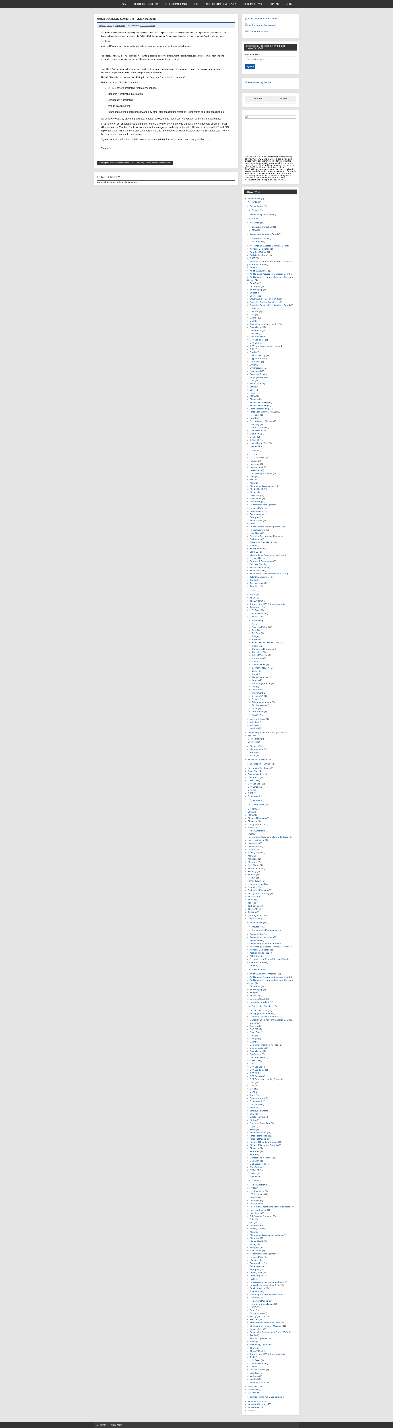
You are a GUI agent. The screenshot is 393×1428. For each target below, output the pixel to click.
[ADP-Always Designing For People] (261, 19)
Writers (251, 1410)
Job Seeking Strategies (261, 473)
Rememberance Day (258, 884)
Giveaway (254, 424)
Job (254, 686)
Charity (253, 321)
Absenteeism (254, 199)
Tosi (254, 590)
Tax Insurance (257, 583)
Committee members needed (264, 324)
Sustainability (256, 570)
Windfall (254, 728)
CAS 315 (254, 311)
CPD (250, 790)
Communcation (257, 1048)
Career (253, 1023)
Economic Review (258, 374)
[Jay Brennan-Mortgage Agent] (260, 25)
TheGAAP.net (256, 601)
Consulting (255, 333)
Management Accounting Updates (266, 1235)
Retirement (255, 539)
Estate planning (257, 383)
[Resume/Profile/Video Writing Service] (258, 82)
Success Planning (258, 564)
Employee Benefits (259, 377)
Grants (253, 437)
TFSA (252, 598)
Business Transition (146, 4)
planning (254, 1260)
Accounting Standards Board (264, 234)
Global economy (258, 427)
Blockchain (255, 286)
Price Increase (257, 514)
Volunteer (254, 725)
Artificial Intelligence (259, 255)
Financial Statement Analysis (264, 412)
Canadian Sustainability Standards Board (270, 305)
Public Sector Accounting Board (265, 527)
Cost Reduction (257, 336)
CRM (250, 793)
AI (253, 624)
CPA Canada (254, 784)
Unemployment (257, 613)
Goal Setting (256, 434)
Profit (252, 523)
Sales (252, 755)
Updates (254, 616)
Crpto (252, 1095)
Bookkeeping (256, 289)
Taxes (251, 903)
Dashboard (255, 371)
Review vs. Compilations (262, 542)
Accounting (253, 202)
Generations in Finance (261, 421)
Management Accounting (262, 486)
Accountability (256, 206)
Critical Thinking (257, 355)
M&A (254, 230)
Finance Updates (258, 1132)
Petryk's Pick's (255, 868)
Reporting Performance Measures (266, 536)
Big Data (256, 633)
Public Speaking (257, 530)
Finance (254, 399)
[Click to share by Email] (126, 154)
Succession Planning (260, 567)
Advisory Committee (259, 249)
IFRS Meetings (257, 458)
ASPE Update (256, 956)
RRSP (253, 545)
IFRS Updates (257, 1194)
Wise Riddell (254, 1393)
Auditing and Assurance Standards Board (116, 163)
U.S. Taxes (255, 610)
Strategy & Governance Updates (265, 1326)
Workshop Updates (257, 1404)
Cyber (253, 365)
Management (256, 749)
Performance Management (263, 505)
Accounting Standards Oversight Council (269, 246)
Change (254, 318)
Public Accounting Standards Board (267, 1282)
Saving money (257, 549)
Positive (251, 878)
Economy (252, 809)
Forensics (254, 415)
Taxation (254, 586)
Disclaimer (101, 1425)
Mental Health (256, 489)
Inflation (254, 461)
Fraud (255, 218)
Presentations (256, 511)
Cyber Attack (254, 796)
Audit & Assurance (259, 271)
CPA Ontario (254, 787)
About (290, 4)
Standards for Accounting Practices (267, 555)
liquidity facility (255, 852)
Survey (251, 900)
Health (251, 827)
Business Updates (258, 1010)
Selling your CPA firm (260, 1316)
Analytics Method (258, 252)
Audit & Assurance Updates (263, 974)
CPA (252, 1063)
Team (252, 594)
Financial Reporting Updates (264, 1142)
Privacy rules (256, 520)
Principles (254, 517)
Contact (275, 4)
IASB (250, 834)
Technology (253, 906)
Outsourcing (256, 502)
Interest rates (256, 467)
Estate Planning (257, 1117)
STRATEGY (255, 558)
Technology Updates (260, 1345)
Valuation (256, 715)
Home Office (256, 446)
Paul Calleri (120, 26)
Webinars (252, 1386)
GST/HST (254, 440)
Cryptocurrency (257, 358)
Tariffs (253, 580)
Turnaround (255, 607)
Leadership (253, 849)
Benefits (254, 283)
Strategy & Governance (261, 561)
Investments (254, 846)
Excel (252, 390)
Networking (255, 495)
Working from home (259, 1382)
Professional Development (221, 4)
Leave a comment (147, 26)
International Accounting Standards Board (268, 837)
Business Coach (260, 238)
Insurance (257, 241)
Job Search (257, 690)
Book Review (254, 739)
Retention (252, 887)
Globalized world (258, 431)
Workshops (253, 1407)
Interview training (256, 840)
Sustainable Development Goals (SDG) (269, 574)
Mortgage (252, 862)
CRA (252, 349)
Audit (252, 267)
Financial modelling (259, 402)
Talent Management (259, 577)
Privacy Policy (116, 1425)
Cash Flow (253, 771)
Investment (255, 470)
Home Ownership (256, 831)
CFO (252, 314)
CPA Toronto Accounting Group (265, 346)
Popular (258, 99)
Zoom (255, 450)
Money (253, 492)
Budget (253, 293)
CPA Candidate (257, 340)
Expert (253, 393)
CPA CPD (254, 343)
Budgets (254, 993)
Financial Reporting (259, 409)
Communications (256, 774)
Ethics (253, 387)
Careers (254, 308)
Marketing (253, 859)
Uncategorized (255, 915)
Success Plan (254, 896)
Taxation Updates (258, 1338)
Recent (283, 99)
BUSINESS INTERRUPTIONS (264, 299)
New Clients (255, 498)
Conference (255, 330)
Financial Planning (259, 405)
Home (124, 4)
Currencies (255, 362)
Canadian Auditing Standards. (264, 302)
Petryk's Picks (256, 508)
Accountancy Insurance (261, 214)
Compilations (256, 327)
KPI (251, 480)
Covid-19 (252, 780)
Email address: (253, 54)
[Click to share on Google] (114, 154)
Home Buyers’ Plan (259, 443)
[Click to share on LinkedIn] (103, 154)
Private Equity (254, 881)
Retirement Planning (258, 890)
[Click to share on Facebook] (109, 154)
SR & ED (254, 552)
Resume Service (253, 4)
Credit (253, 352)
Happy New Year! (256, 824)
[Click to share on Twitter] (120, 154)
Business (254, 296)
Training (252, 912)
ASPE (252, 258)
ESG (252, 380)
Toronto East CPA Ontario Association (268, 604)
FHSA (252, 396)
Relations (254, 752)
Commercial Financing (263, 649)
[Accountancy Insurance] (257, 31)
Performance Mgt (176, 4)
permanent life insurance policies (266, 1397)
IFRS (195, 4)
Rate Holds (255, 533)
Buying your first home (259, 768)
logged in (114, 182)
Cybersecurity (256, 368)
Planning (252, 871)
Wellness (254, 1376)
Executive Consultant (262, 227)
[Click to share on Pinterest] (132, 154)
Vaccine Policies (257, 719)
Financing (252, 821)
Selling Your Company (258, 893)
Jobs (252, 476)
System (255, 210)
